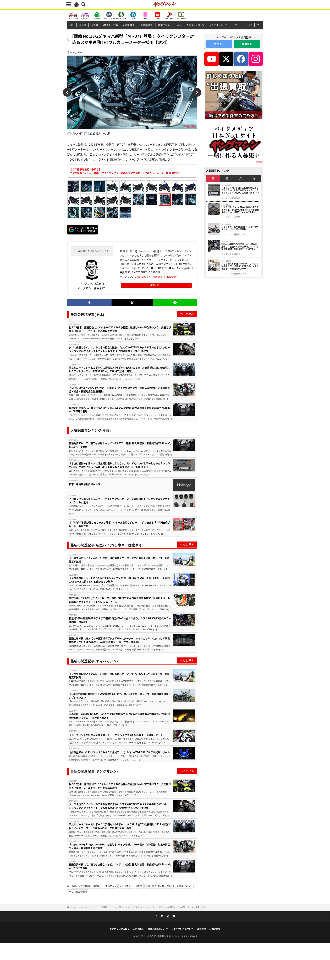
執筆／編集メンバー (158, 928)
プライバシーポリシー (182, 928)
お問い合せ (215, 928)
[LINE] (175, 302)
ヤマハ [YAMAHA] (78, 891)
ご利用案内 (138, 928)
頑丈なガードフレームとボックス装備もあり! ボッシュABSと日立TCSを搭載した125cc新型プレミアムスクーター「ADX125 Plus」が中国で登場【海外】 (119, 369)
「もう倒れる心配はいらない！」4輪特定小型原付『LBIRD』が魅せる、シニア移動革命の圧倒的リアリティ (239, 266)
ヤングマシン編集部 (230, 198)
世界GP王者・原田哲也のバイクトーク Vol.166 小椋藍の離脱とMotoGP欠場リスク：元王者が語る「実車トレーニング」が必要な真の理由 (120, 329)
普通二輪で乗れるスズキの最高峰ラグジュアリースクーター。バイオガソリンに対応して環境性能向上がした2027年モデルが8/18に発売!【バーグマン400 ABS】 (119, 640)
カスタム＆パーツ (195, 25)
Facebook (157, 276)
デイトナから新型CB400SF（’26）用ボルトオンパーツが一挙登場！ (239, 228)
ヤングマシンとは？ (119, 928)
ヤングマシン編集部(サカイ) (234, 234)
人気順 (94, 25)
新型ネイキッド (184, 886)
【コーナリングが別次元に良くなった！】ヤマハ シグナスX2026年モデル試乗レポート (116, 735)
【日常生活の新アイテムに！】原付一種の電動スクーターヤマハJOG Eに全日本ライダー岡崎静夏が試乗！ (119, 559)
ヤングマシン (126, 886)
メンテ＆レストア (218, 25)
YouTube (141, 276)
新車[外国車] (147, 25)
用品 (179, 25)
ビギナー (237, 25)
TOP (72, 25)
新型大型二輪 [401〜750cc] (159, 886)
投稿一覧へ (155, 285)
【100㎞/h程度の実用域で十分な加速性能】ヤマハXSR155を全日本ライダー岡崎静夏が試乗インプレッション (120, 695)
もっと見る (187, 314)
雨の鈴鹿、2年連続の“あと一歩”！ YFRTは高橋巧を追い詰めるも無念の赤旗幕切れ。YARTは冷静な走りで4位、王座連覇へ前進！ (119, 715)
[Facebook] (89, 302)
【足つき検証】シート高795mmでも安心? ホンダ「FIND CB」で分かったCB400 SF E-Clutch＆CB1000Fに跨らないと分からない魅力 (119, 579)
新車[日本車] (129, 25)
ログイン (219, 44)
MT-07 (139, 886)
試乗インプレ (165, 25)
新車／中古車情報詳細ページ (84, 484)
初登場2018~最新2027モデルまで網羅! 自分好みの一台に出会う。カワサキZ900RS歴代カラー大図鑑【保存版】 (120, 620)
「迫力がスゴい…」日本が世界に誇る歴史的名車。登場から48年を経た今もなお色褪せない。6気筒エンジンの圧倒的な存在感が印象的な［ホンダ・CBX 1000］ (240, 209)
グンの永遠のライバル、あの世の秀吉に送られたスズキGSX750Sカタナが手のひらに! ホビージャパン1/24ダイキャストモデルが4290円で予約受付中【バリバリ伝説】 (119, 349)
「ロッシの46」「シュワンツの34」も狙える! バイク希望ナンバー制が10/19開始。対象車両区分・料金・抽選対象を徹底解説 (119, 389)
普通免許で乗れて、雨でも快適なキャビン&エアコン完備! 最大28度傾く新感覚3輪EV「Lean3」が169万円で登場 (120, 409)
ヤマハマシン (110, 886)
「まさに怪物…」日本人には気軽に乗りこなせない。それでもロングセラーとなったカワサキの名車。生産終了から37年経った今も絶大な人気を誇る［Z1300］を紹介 (119, 465)
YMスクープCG (110, 25)
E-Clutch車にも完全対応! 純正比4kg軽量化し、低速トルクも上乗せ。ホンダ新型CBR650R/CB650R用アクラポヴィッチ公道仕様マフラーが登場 (239, 246)
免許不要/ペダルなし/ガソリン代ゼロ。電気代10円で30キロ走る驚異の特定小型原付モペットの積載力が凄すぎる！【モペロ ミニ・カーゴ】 (119, 599)
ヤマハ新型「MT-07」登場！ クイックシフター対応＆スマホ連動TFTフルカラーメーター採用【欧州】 (160, 907)
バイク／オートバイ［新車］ (94, 907)
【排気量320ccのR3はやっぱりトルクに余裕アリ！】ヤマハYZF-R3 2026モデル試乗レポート (119, 752)
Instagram (171, 276)
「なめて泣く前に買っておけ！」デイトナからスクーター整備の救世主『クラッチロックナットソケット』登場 (119, 500)
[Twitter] (132, 302)
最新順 (82, 25)
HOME (73, 907)
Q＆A (249, 25)
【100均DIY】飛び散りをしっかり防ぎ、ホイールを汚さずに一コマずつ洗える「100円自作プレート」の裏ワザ (119, 524)
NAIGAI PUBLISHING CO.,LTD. (162, 935)
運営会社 (201, 928)
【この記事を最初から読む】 (125, 171)
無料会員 (247, 44)
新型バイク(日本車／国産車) (86, 886)
